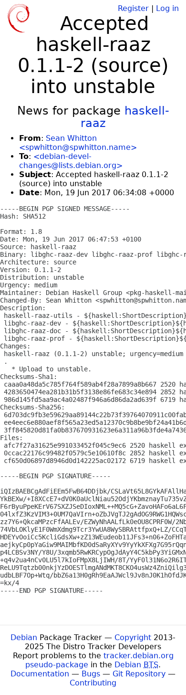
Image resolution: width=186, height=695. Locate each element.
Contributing (93, 682)
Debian (23, 637)
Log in (167, 8)
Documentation (39, 673)
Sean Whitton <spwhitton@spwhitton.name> (78, 143)
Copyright (132, 637)
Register (133, 8)
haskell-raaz (125, 117)
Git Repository (139, 673)
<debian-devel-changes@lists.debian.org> (71, 161)
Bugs (91, 673)
